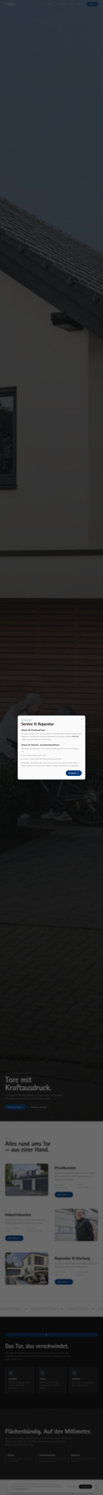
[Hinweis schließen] (82, 719)
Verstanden (72, 773)
